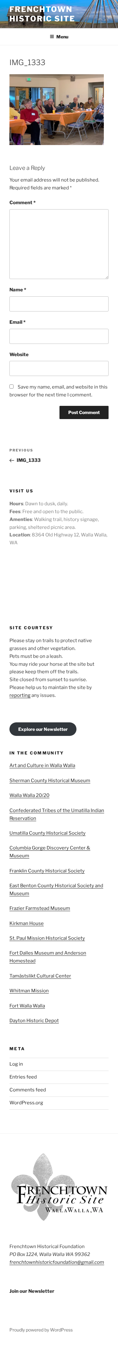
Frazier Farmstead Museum (39, 908)
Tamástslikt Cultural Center (40, 976)
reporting (20, 695)
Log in (16, 1064)
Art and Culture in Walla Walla (42, 765)
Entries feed (23, 1077)
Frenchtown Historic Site (42, 14)
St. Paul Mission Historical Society (47, 938)
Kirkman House (26, 923)
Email (17, 322)
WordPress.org (26, 1103)
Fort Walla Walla (27, 1006)
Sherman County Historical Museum (49, 780)
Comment (22, 202)
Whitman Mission (29, 991)
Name (17, 290)
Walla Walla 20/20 (29, 795)
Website (19, 354)
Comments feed (27, 1090)
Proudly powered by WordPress (41, 1329)
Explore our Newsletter (43, 729)
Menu (62, 36)
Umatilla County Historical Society (47, 833)
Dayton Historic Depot (34, 1020)
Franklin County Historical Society (47, 871)
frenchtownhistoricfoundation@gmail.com (56, 1262)
